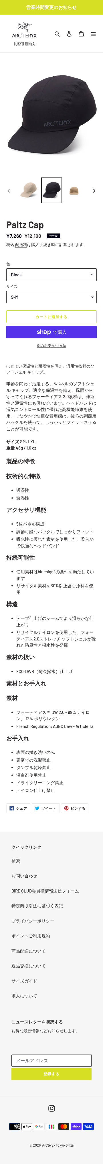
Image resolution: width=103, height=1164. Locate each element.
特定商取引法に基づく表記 (37, 905)
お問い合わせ (24, 875)
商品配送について (28, 950)
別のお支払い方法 (51, 345)
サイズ (11, 286)
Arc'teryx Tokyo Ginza (58, 1145)
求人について (24, 995)
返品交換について (28, 965)
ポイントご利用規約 (30, 935)
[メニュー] (93, 33)
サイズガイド (24, 980)
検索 (15, 860)
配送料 (21, 244)
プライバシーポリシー (32, 920)
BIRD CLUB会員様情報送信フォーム (45, 890)
